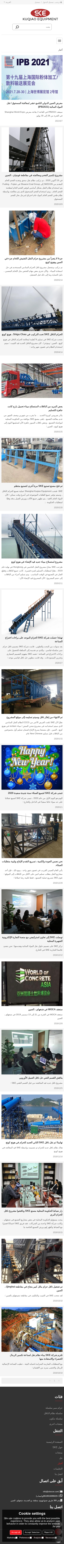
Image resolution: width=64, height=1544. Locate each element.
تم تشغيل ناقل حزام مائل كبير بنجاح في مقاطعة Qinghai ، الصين (34, 1288)
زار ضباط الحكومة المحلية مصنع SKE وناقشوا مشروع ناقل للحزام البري (33, 1213)
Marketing (11, 1538)
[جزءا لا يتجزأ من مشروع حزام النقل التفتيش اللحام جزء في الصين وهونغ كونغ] (32, 233)
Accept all (15, 1532)
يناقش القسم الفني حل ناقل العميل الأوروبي (41, 1078)
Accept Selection (32, 1532)
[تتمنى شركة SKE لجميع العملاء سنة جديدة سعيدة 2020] (32, 767)
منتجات (59, 1452)
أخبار (60, 1463)
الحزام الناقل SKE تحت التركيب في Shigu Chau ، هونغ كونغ (32, 334)
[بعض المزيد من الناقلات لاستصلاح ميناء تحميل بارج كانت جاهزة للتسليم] (32, 380)
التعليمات (58, 1468)
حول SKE (58, 1447)
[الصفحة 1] (59, 1381)
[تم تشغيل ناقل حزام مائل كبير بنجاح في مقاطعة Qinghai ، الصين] (32, 1261)
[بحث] (17, 27)
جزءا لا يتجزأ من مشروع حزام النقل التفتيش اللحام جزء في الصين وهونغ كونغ (34, 260)
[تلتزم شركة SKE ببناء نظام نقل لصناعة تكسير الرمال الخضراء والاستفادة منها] (32, 1329)
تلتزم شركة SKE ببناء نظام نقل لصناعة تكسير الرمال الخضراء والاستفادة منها (36, 1357)
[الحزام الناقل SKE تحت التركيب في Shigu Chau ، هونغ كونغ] (32, 308)
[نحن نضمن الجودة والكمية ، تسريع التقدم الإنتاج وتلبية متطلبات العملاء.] (32, 835)
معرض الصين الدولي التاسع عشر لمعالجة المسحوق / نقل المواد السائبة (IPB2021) (35, 105)
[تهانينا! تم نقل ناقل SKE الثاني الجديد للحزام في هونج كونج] (32, 1117)
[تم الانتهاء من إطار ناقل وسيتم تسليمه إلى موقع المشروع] (32, 691)
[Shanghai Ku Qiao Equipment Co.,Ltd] (40, 15)
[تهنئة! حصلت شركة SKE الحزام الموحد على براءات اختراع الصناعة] (32, 612)
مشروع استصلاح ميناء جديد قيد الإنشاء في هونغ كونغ (37, 562)
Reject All (48, 1532)
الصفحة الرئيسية (54, 1442)
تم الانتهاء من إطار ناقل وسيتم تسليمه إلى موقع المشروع (35, 717)
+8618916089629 (50, 1496)
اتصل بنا (59, 1474)
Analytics (38, 1538)
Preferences (24, 1538)
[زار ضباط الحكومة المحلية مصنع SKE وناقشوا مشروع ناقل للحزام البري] (32, 1185)
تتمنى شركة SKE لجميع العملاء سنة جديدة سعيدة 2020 (35, 793)
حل (61, 1458)
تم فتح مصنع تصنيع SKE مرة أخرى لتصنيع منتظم (38, 486)
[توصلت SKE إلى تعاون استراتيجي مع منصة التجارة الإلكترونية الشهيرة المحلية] (32, 911)
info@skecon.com (51, 1491)
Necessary (50, 1538)
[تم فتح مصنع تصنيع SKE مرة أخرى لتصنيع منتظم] (32, 460)
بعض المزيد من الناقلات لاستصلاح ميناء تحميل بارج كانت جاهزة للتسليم (35, 408)
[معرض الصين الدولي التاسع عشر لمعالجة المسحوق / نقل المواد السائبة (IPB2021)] (32, 77)
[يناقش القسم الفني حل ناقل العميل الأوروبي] (32, 1052)
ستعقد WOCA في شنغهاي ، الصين (45, 1009)
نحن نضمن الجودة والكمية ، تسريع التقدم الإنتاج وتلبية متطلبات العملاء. (32, 863)
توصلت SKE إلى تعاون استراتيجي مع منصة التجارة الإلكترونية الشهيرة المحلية (32, 939)
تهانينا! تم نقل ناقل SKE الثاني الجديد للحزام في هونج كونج (34, 1142)
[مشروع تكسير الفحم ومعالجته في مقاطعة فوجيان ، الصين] (32, 149)
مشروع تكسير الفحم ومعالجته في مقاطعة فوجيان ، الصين (34, 175)
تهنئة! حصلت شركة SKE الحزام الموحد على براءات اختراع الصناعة (34, 639)
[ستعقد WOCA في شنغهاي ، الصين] (32, 983)
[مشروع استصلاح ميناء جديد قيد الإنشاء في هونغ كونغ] (32, 536)
